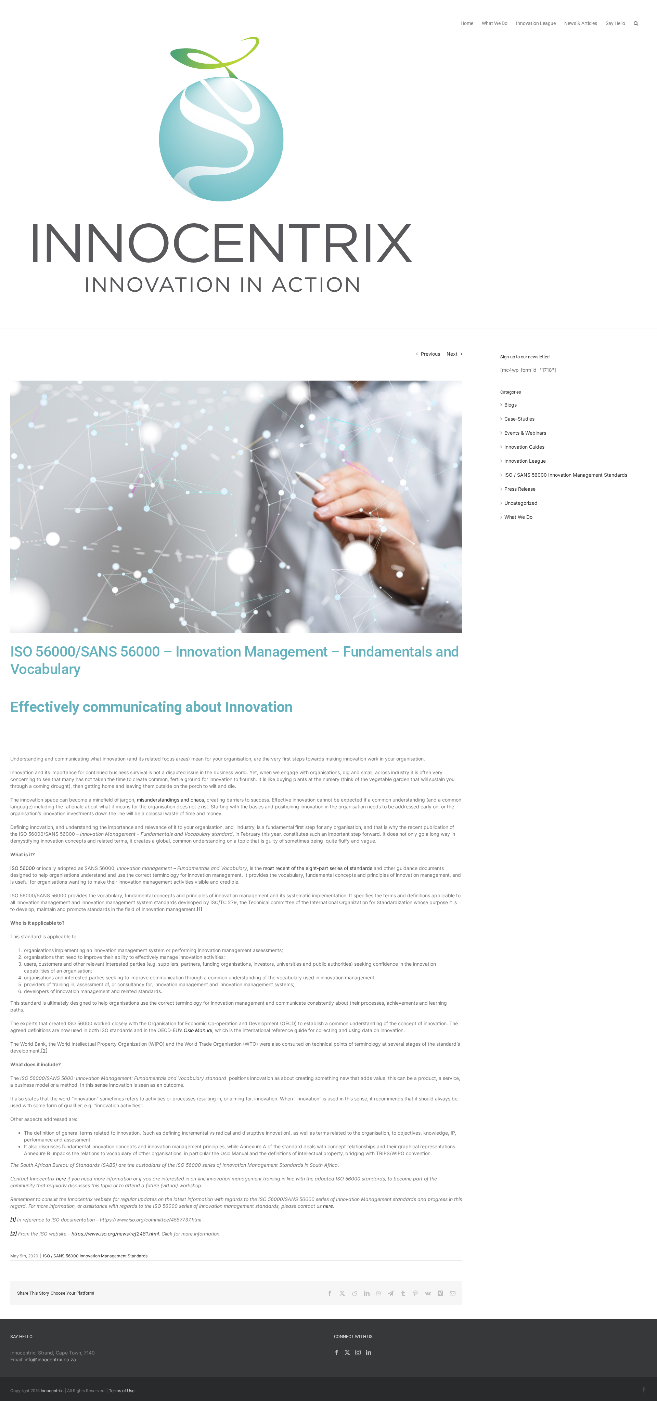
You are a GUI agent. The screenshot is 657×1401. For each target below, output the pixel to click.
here (61, 1178)
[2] (44, 1051)
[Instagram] (358, 1352)
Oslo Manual (198, 1030)
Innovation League (525, 461)
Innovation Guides (524, 447)
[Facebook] (336, 1352)
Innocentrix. (52, 1390)
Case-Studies (519, 419)
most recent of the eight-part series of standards (317, 868)
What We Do (518, 517)
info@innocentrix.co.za (50, 1359)
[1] (199, 909)
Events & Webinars (525, 433)
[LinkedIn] (368, 1352)
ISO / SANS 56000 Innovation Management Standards (95, 1255)
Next (452, 354)
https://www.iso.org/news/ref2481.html (115, 1234)
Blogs (510, 405)
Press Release (520, 489)
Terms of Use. (122, 1390)
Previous (430, 354)
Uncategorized (521, 503)
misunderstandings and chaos (170, 800)
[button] (636, 22)
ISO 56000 (22, 868)
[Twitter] (347, 1352)
